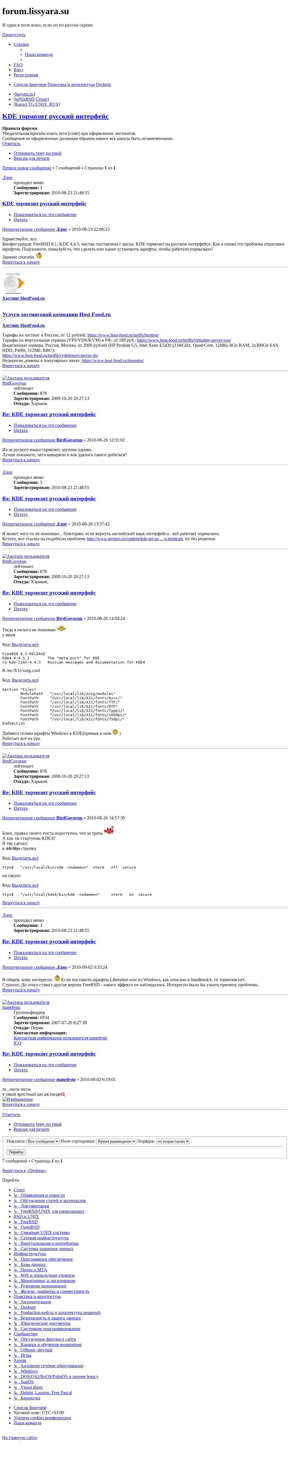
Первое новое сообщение (26, 167)
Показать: (17, 1141)
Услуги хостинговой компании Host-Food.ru (56, 314)
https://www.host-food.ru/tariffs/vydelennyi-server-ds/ (50, 355)
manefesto (11, 1007)
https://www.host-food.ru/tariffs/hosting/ (123, 335)
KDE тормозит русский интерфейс (55, 116)
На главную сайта (19, 1437)
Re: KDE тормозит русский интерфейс (49, 414)
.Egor (7, 177)
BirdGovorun (14, 383)
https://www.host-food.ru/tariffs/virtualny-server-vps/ (184, 340)
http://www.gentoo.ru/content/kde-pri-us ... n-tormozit (135, 538)
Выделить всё (25, 644)
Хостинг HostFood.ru (23, 298)
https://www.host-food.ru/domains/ (113, 360)
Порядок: (146, 1141)
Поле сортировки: (79, 1141)
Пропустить (13, 34)
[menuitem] (39, 54)
